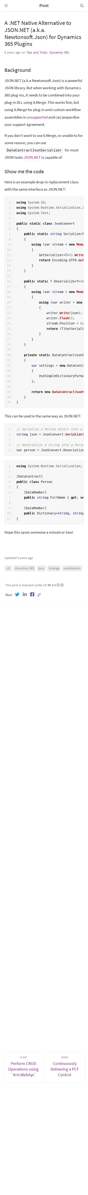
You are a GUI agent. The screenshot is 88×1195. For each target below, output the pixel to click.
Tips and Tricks (36, 52)
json (41, 568)
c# (8, 568)
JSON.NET (32, 157)
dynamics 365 (24, 568)
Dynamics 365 (59, 52)
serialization (72, 568)
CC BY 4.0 (50, 585)
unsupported (37, 117)
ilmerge (54, 568)
